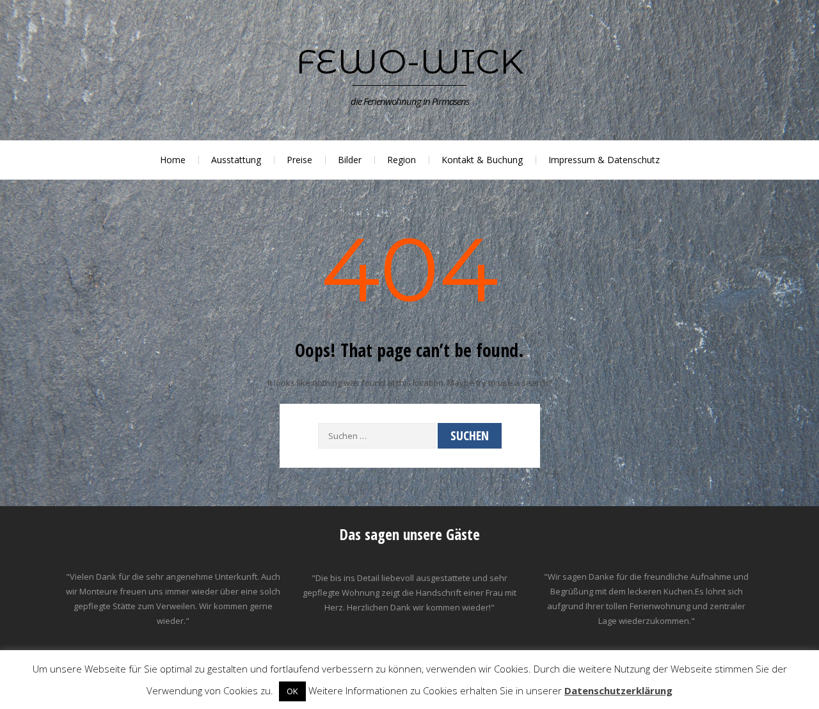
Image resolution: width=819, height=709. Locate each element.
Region (401, 160)
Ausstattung (236, 160)
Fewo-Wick (410, 61)
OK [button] (292, 691)
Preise (299, 160)
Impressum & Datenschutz (604, 160)
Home (173, 160)
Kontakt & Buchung (482, 160)
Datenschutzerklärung (618, 690)
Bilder (350, 160)
